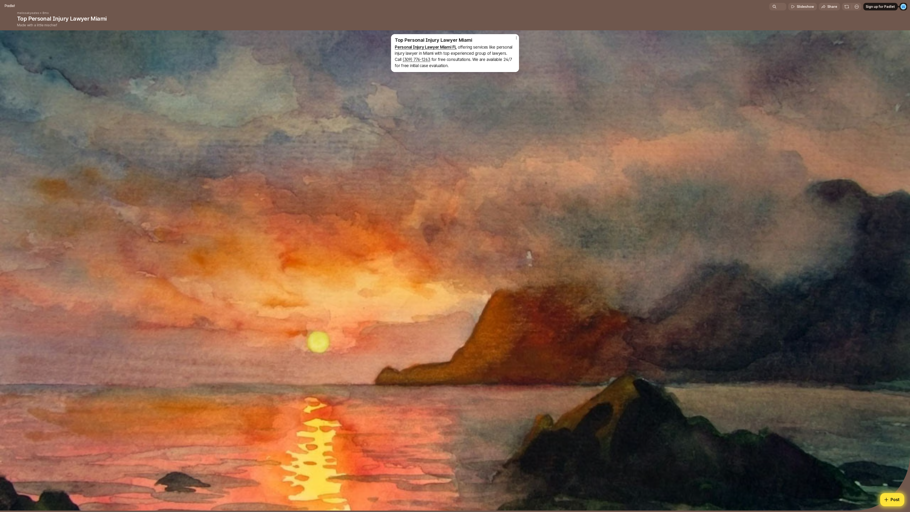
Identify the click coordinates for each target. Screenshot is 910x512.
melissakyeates (28, 13)
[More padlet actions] (856, 6)
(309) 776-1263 (416, 59)
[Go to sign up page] (903, 6)
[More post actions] (516, 38)
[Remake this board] (846, 6)
